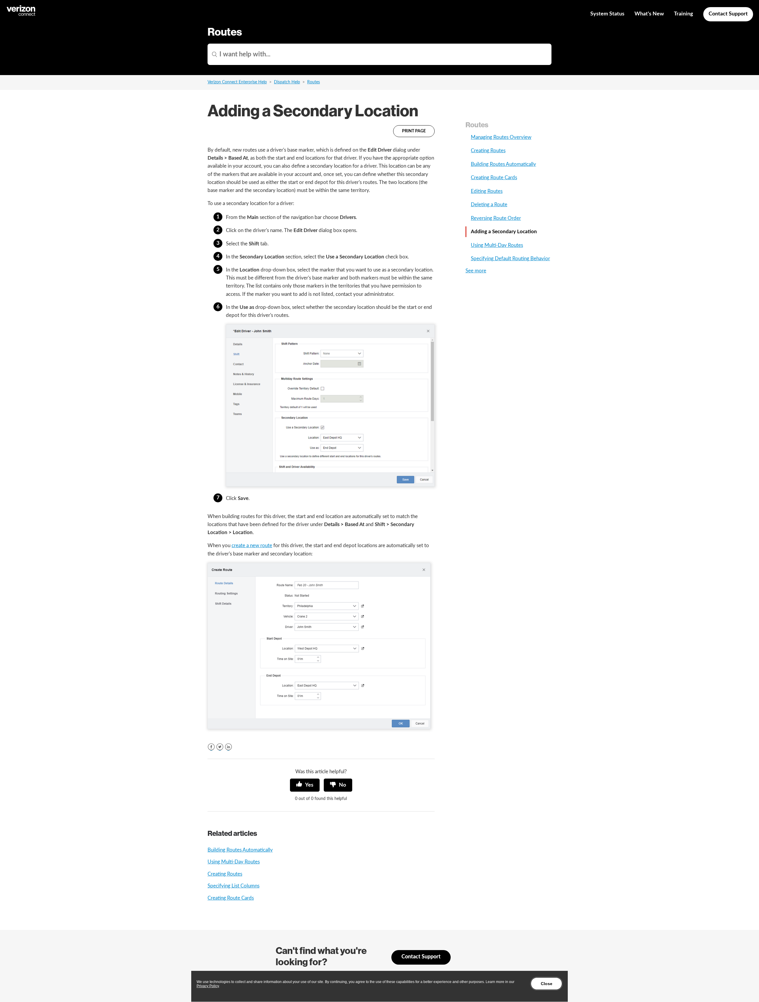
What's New (649, 14)
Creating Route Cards (231, 898)
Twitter (220, 747)
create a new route (252, 545)
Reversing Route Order (496, 218)
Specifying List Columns (233, 885)
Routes (313, 82)
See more (475, 270)
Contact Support (728, 14)
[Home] (21, 15)
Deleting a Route (489, 204)
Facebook (211, 747)
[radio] (305, 785)
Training (683, 14)
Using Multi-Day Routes (234, 861)
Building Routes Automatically (240, 849)
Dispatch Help (287, 82)
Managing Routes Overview (501, 137)
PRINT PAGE (414, 131)
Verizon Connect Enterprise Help (237, 82)
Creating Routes (225, 873)
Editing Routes (487, 191)
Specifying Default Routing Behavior (510, 258)
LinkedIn (228, 747)
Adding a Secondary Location (504, 231)
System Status (607, 14)
